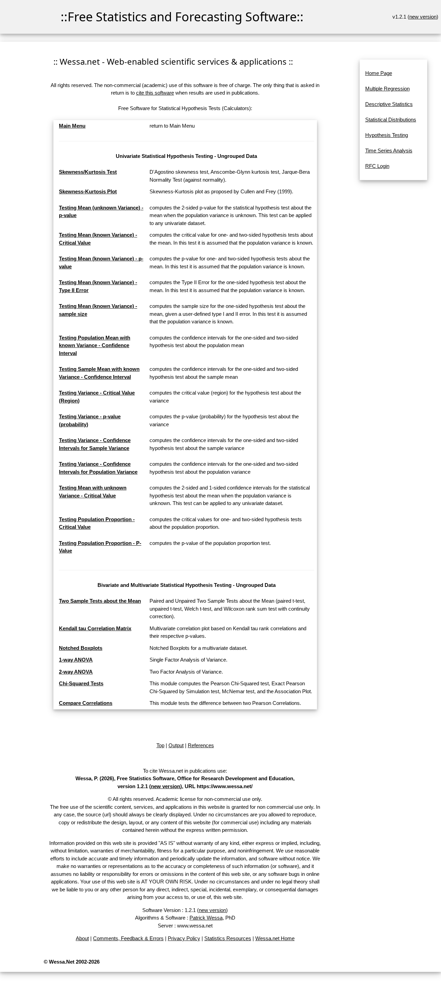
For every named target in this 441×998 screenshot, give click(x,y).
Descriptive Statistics (389, 104)
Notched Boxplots (80, 648)
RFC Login (377, 166)
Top (160, 745)
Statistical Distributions (390, 119)
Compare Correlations (85, 703)
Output (176, 745)
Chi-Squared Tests (81, 683)
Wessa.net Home (275, 938)
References (201, 745)
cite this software (155, 93)
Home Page (378, 73)
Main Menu (72, 126)
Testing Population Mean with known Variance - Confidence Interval (94, 345)
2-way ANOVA (76, 672)
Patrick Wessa (206, 918)
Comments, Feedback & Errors (128, 938)
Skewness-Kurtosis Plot (88, 191)
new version (423, 17)
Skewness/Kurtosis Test (88, 172)
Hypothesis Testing (386, 135)
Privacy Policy (184, 938)
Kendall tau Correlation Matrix (95, 628)
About (82, 938)
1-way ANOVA (76, 660)
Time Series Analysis (388, 150)
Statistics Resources (227, 938)
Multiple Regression (387, 89)
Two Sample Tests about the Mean (100, 601)
